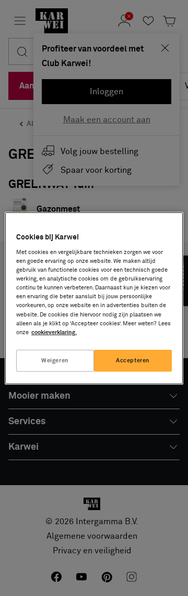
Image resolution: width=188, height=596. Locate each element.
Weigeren (55, 360)
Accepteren (133, 360)
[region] (94, 297)
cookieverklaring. (54, 332)
